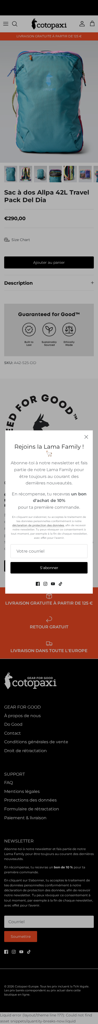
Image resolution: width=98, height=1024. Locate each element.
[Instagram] (45, 584)
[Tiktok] (60, 584)
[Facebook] (38, 584)
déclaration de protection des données (38, 525)
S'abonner (49, 567)
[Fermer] (86, 437)
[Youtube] (53, 584)
